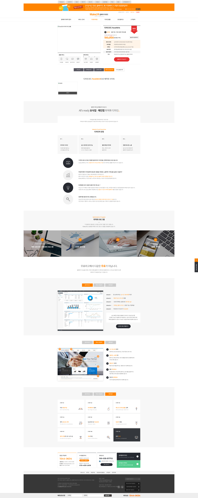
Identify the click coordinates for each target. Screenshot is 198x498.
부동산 (97, 2)
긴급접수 (138, 12)
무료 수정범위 (99, 285)
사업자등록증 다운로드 (131, 486)
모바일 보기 (88, 69)
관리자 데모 (99, 69)
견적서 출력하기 (134, 37)
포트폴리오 (120, 19)
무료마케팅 (94, 19)
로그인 (127, 12)
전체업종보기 (126, 2)
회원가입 (132, 12)
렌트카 (83, 2)
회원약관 (93, 472)
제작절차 (111, 285)
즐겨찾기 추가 (121, 12)
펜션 (77, 2)
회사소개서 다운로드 (130, 483)
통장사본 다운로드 (130, 490)
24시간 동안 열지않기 (131, 9)
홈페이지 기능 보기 (121, 59)
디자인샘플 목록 (119, 69)
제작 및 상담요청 (109, 69)
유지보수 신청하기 (84, 460)
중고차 (90, 2)
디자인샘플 (107, 19)
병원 (118, 2)
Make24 (62, 2)
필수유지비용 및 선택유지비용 (126, 464)
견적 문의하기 (106, 464)
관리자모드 (87, 285)
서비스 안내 (81, 19)
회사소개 (82, 472)
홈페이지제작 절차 (66, 19)
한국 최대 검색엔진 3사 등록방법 (126, 456)
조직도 (87, 472)
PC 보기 (78, 69)
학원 (112, 2)
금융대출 (105, 2)
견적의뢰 (114, 472)
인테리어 (70, 2)
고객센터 (133, 19)
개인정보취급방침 (100, 472)
